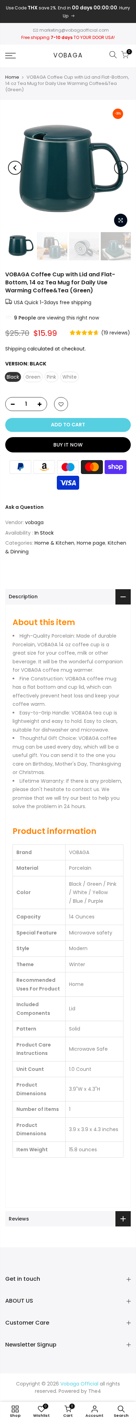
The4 (94, 1391)
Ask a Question (24, 507)
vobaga (68, 56)
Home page (91, 542)
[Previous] (15, 168)
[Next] (121, 168)
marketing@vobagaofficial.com (74, 30)
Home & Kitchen (54, 542)
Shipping (15, 348)
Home (12, 77)
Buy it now (68, 444)
